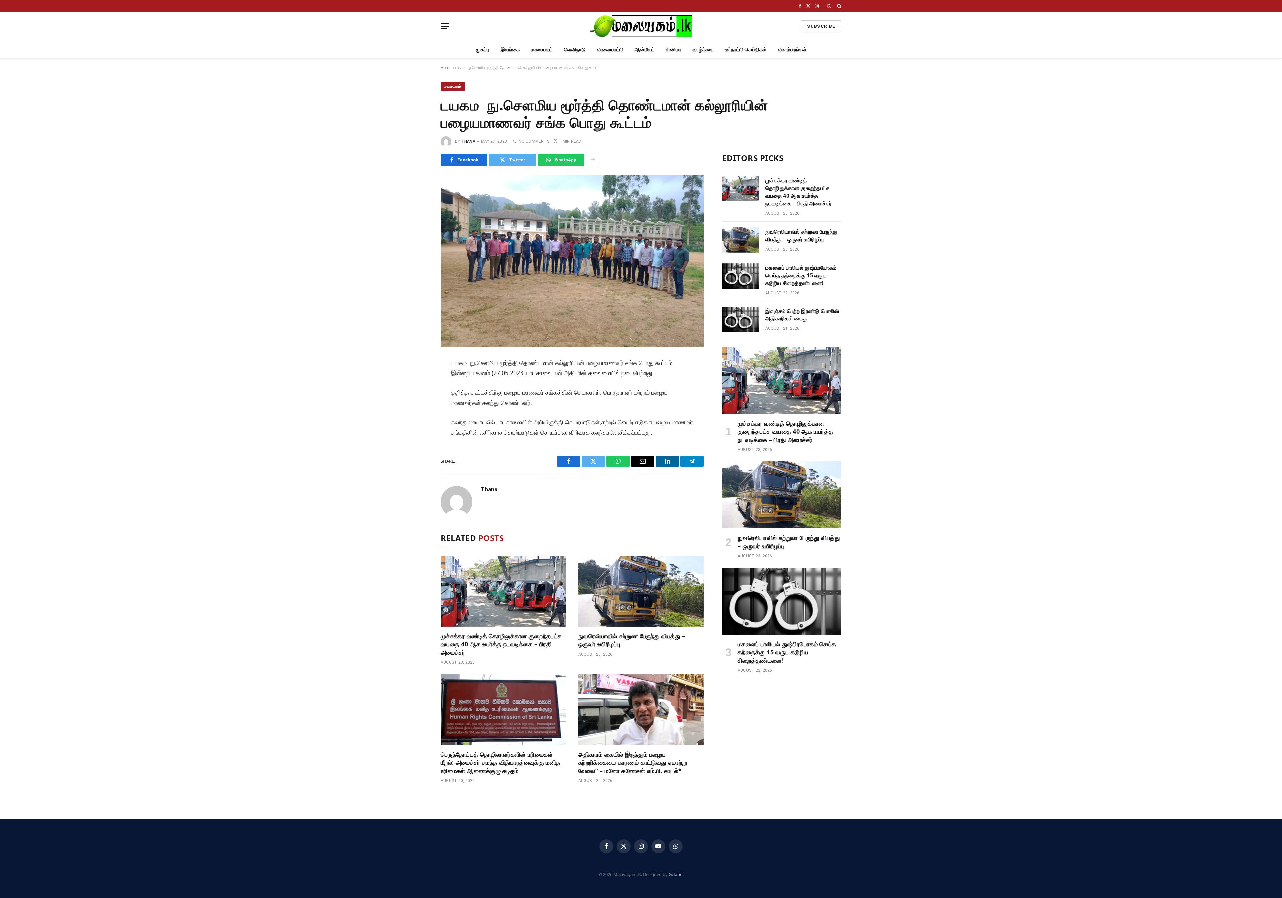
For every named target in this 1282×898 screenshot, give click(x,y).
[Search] (838, 6)
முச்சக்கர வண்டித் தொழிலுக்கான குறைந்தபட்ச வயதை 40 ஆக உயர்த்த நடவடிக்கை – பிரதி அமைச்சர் (501, 644)
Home (446, 67)
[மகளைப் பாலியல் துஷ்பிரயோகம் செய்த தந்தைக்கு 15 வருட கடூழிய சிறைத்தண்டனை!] (740, 276)
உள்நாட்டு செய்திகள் (746, 49)
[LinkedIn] (418, 411)
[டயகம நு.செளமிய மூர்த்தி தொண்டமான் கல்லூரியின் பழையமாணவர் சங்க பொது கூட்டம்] (572, 261)
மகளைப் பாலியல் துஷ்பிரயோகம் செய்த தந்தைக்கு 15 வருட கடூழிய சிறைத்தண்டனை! (800, 275)
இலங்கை (510, 49)
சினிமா (673, 49)
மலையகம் (542, 49)
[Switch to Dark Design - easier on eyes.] (829, 6)
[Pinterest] (418, 426)
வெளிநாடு (575, 49)
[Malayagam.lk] (641, 26)
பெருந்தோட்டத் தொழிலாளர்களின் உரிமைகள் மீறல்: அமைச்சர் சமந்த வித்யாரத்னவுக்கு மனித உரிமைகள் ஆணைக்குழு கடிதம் (500, 762)
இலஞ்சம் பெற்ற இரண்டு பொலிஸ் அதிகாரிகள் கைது (802, 314)
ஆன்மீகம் (645, 49)
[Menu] (445, 26)
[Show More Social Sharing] (592, 160)
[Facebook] (418, 381)
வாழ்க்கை (703, 49)
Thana (468, 141)
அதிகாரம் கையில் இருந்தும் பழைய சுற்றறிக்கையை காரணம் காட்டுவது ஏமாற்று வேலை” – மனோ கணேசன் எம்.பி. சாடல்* (632, 762)
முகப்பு (482, 49)
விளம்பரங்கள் (792, 49)
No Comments (534, 141)
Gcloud (676, 874)
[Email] (418, 441)
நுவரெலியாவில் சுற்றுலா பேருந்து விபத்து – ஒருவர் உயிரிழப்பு (631, 640)
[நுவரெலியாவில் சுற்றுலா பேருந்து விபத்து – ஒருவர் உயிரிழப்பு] (641, 591)
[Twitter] (418, 396)
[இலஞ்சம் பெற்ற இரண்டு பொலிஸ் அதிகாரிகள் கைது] (740, 319)
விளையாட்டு (610, 49)
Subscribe (821, 26)
